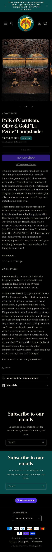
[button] (5, 23)
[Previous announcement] (5, 6)
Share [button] (7, 367)
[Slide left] (20, 106)
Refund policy (23, 541)
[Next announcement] (47, 6)
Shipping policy (35, 546)
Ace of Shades (24, 538)
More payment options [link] (26, 164)
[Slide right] (32, 106)
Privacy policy (37, 541)
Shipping (5, 142)
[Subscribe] (43, 442)
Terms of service (19, 546)
